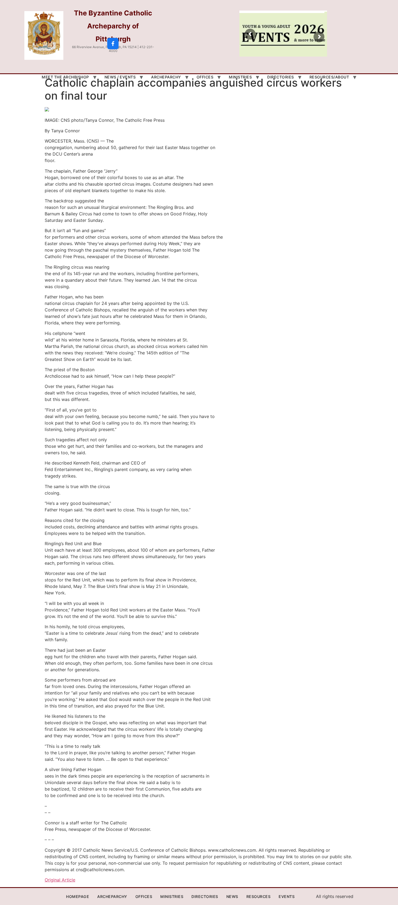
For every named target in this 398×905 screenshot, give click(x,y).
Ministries (240, 77)
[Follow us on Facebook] (113, 43)
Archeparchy (166, 77)
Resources (258, 896)
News (232, 896)
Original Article (60, 880)
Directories (280, 77)
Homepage (77, 896)
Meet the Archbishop (65, 77)
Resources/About (329, 77)
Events (287, 896)
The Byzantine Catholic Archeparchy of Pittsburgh (113, 26)
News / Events (120, 77)
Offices (205, 77)
